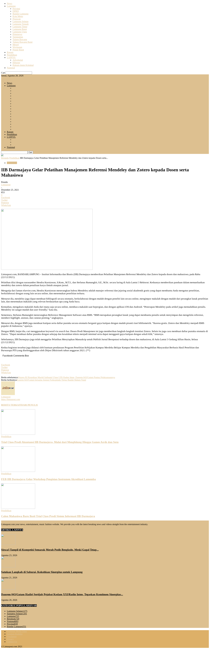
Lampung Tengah (21, 24)
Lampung (11, 6)
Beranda (5, 158)
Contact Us (12, 641)
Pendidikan (12, 55)
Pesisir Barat (18, 50)
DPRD (16, 11)
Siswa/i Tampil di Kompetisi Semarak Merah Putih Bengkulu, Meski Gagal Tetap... (50, 549)
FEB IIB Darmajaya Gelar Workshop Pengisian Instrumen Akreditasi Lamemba (48, 479)
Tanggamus (18, 37)
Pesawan (17, 19)
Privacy (10, 639)
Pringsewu (17, 34)
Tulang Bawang (20, 39)
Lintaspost (5, 184)
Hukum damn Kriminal (23, 65)
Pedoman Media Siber (17, 631)
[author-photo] (8, 394)
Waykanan (17, 47)
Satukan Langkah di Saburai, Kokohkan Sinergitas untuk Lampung (42, 571)
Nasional (11, 68)
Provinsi (16, 8)
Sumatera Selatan (17, 613)
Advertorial (18, 60)
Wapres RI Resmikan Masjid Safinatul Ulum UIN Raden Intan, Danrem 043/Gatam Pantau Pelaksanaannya (66, 377)
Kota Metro (18, 16)
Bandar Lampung (20, 14)
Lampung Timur (20, 26)
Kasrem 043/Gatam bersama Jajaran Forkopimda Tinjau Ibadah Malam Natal (51, 380)
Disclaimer (12, 636)
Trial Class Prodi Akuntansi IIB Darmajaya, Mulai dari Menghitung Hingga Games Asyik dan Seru (60, 442)
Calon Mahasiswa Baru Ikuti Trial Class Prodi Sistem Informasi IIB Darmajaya (48, 516)
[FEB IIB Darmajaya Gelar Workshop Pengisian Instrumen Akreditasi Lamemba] (18, 471)
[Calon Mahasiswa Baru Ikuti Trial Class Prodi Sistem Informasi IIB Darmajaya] (18, 508)
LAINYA (11, 57)
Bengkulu (13, 619)
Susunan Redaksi (14, 634)
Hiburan (16, 62)
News (9, 3)
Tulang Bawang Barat (22, 42)
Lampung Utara (20, 32)
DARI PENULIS (29, 405)
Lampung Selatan (20, 21)
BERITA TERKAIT (11, 405)
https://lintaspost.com (10, 399)
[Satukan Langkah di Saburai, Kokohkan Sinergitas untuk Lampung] (8, 566)
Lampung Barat (20, 29)
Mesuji (16, 44)
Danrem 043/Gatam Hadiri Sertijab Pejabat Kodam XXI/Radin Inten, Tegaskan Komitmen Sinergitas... (62, 594)
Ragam (10, 52)
